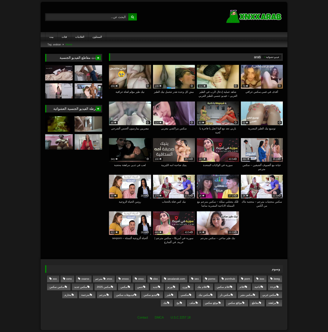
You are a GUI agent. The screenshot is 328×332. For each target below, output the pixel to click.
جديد (155, 286)
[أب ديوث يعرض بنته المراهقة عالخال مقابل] (88, 91)
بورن (185, 286)
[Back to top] (316, 320)
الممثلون (97, 36)
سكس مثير (246, 294)
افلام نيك (202, 286)
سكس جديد (80, 286)
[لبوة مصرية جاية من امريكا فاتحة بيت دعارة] (59, 124)
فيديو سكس (150, 294)
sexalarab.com (176, 278)
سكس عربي (269, 294)
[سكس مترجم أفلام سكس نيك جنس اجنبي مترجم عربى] (254, 17)
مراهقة (272, 302)
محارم (68, 294)
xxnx (69, 278)
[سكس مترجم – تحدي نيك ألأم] (88, 142)
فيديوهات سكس (125, 294)
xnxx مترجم (103, 278)
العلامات (79, 36)
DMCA (159, 317)
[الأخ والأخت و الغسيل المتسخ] (88, 73)
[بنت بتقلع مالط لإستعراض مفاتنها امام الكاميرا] (59, 142)
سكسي (185, 294)
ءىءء (273, 286)
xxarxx (85, 278)
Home (69, 44)
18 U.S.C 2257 (181, 317)
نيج (178, 302)
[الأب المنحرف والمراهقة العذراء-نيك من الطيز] (59, 91)
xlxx (155, 278)
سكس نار (225, 294)
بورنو (170, 286)
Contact (142, 317)
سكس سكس (57, 286)
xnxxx (125, 278)
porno (211, 278)
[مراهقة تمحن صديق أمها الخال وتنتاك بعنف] (59, 73)
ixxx (262, 278)
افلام (242, 286)
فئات (64, 36)
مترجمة (85, 294)
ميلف (192, 302)
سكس (124, 286)
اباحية (258, 286)
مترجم (102, 294)
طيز (169, 294)
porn (247, 278)
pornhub (230, 278)
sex (197, 278)
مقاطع (255, 302)
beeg (277, 278)
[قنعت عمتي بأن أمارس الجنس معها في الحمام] (88, 124)
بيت (51, 36)
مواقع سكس (235, 302)
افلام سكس (223, 286)
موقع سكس (211, 302)
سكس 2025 (104, 286)
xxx (55, 278)
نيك (165, 302)
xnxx (141, 278)
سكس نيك (204, 294)
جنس (140, 286)
